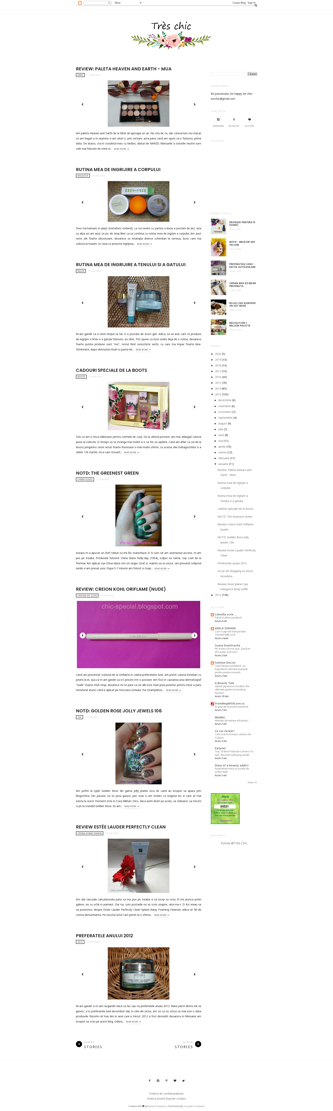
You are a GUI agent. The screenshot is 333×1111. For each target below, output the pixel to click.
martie (222, 452)
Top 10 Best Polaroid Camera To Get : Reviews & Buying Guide (234, 753)
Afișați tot (252, 782)
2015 (218, 383)
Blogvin (249, 126)
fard (80, 75)
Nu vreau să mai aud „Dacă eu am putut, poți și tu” (233, 650)
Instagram (218, 126)
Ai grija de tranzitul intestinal (231, 706)
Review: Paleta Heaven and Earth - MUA (124, 69)
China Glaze (84, 479)
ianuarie (223, 464)
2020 (218, 354)
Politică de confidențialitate (166, 1093)
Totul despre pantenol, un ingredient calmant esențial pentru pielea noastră (231, 669)
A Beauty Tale (224, 683)
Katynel (220, 748)
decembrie (224, 400)
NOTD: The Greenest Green (107, 473)
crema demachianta (89, 833)
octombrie (224, 412)
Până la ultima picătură (228, 617)
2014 (218, 388)
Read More (120, 149)
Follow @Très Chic (234, 843)
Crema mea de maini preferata (242, 285)
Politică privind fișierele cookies (166, 1098)
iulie (220, 429)
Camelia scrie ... (226, 614)
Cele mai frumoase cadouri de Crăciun (233, 735)
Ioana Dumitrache (227, 645)
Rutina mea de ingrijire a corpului (118, 169)
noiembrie (224, 406)
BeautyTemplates (157, 1106)
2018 (218, 365)
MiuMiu (220, 717)
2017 (218, 371)
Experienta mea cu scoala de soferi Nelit (232, 770)
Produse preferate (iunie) (242, 224)
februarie (224, 458)
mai (220, 441)
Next (194, 104)
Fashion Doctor (225, 662)
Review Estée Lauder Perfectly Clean (121, 827)
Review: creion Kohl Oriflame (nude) (121, 589)
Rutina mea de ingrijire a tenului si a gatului (131, 265)
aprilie (222, 446)
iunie (221, 435)
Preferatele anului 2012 (104, 936)
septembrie (225, 417)
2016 (218, 377)
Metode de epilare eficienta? (232, 720)
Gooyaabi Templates (194, 1106)
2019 (218, 359)
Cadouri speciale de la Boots (111, 370)
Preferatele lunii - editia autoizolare (242, 265)
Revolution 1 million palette (240, 324)
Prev (83, 104)
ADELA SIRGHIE (225, 628)
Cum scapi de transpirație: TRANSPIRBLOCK (230, 633)
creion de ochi (87, 595)
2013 (218, 394)
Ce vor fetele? (225, 731)
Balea (80, 271)
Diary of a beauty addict (232, 765)
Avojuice (82, 175)
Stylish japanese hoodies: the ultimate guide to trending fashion (232, 689)
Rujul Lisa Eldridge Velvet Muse (242, 304)
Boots (81, 376)
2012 (80, 942)
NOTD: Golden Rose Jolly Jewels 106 (119, 711)
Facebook (234, 126)
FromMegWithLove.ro (230, 703)
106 (79, 717)
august (222, 423)
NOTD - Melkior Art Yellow (242, 243)
